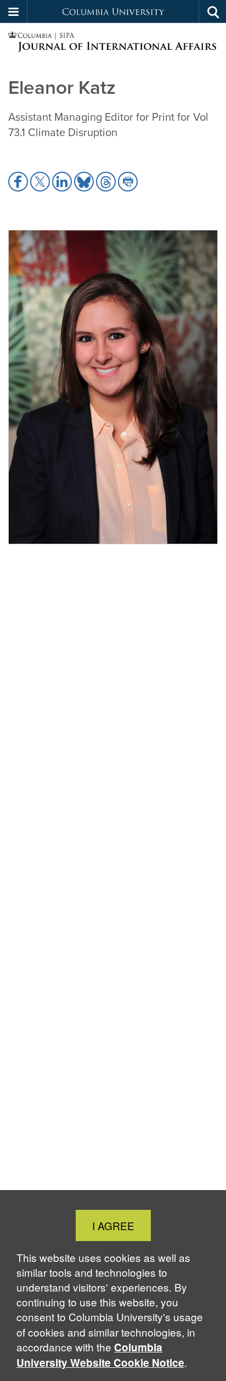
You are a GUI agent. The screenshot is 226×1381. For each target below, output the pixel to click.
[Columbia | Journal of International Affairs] (113, 42)
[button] (13, 11)
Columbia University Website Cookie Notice (100, 1355)
